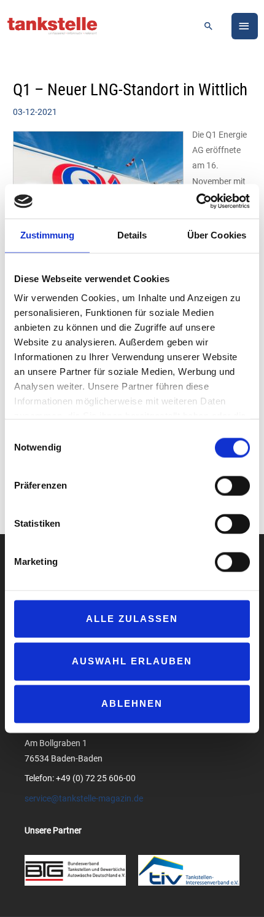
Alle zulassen (132, 618)
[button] (208, 25)
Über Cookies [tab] (216, 235)
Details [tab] (132, 235)
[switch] (232, 485)
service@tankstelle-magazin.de (84, 798)
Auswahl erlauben (132, 661)
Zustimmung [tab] (47, 235)
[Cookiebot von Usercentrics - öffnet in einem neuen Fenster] (196, 201)
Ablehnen (132, 704)
